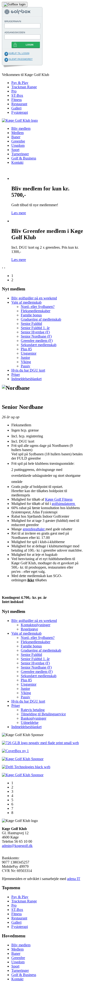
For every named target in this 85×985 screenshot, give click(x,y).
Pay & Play (19, 83)
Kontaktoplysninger (35, 625)
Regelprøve (29, 629)
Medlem (17, 133)
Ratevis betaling (33, 710)
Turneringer (20, 154)
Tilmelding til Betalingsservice (43, 714)
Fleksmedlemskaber (35, 311)
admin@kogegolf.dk (17, 846)
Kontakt (17, 162)
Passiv (25, 366)
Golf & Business (23, 158)
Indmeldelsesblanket (26, 379)
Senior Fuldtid (31, 324)
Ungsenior (28, 353)
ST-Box (17, 95)
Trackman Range (24, 87)
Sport (15, 150)
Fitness (16, 100)
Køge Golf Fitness (58, 499)
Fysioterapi (19, 112)
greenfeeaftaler (34, 529)
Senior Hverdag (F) (35, 332)
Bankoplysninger (33, 718)
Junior (25, 358)
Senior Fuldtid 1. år (35, 328)
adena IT (73, 879)
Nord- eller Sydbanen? (38, 307)
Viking (26, 362)
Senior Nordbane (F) (36, 336)
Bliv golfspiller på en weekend (34, 298)
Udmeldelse (29, 723)
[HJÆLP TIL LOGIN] (6, 54)
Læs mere (18, 213)
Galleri (16, 108)
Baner (15, 137)
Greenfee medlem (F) (37, 341)
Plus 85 (26, 349)
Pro (14, 91)
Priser (15, 375)
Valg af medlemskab (26, 302)
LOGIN (29, 44)
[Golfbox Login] (14, 4)
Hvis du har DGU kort (28, 370)
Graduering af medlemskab (41, 319)
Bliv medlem (20, 128)
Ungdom (18, 145)
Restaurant (19, 104)
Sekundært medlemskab (38, 345)
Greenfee (18, 141)
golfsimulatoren (64, 504)
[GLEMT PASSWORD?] (6, 60)
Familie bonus (31, 315)
